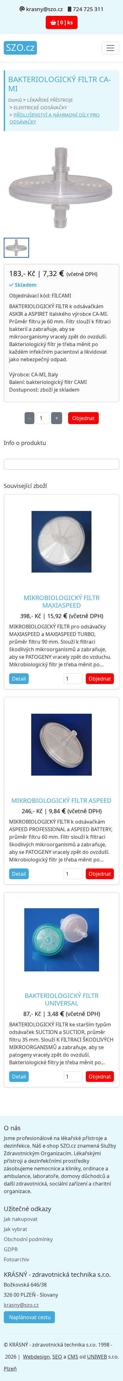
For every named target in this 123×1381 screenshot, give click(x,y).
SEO (57, 1356)
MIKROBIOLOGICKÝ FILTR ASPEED (61, 800)
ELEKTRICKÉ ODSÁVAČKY (40, 107)
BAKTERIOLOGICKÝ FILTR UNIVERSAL (61, 999)
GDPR (11, 1249)
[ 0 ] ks (64, 22)
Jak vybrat (15, 1229)
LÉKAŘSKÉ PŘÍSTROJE (50, 100)
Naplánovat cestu (29, 1317)
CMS (72, 1356)
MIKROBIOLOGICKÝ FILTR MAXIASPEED (61, 601)
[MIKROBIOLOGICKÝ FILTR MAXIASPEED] (61, 541)
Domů (15, 100)
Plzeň (10, 1368)
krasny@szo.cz (44, 9)
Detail (19, 678)
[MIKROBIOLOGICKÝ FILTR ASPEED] (61, 745)
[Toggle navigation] (110, 48)
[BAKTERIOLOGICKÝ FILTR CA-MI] (61, 188)
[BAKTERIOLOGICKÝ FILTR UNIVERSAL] (61, 939)
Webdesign (36, 1356)
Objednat (83, 418)
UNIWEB (97, 1356)
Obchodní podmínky (28, 1239)
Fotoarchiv (16, 1259)
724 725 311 (88, 9)
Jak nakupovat (21, 1219)
